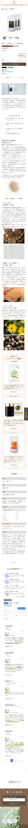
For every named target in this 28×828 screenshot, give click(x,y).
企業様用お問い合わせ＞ (14, 803)
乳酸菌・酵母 (12, 8)
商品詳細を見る (14, 391)
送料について (4, 73)
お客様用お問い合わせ (14, 799)
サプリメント (6, 8)
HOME (2, 8)
